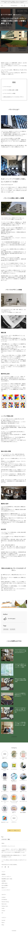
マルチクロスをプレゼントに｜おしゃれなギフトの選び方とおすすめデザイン (20, 651)
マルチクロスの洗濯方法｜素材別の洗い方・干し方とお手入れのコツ (20, 695)
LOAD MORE (14, 736)
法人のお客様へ (5, 885)
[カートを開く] (24, 5)
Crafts (3, 908)
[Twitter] (5, 867)
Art (2, 912)
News (3, 922)
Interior (3, 910)
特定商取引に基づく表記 (7, 878)
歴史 (9, 839)
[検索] (22, 5)
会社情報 (3, 881)
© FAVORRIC (14, 930)
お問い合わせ (4, 883)
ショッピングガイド (6, 890)
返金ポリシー (4, 887)
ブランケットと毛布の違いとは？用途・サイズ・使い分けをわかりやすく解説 (20, 724)
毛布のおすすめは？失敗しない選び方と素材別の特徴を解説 (20, 680)
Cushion (3, 897)
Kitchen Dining (5, 901)
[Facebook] (2, 867)
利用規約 (3, 874)
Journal (3, 920)
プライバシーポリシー (6, 876)
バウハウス (4, 839)
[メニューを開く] (2, 5)
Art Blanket (4, 899)
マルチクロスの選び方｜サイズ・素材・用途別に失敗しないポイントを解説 (20, 666)
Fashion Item (5, 906)
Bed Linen (4, 904)
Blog (3, 924)
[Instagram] (8, 867)
